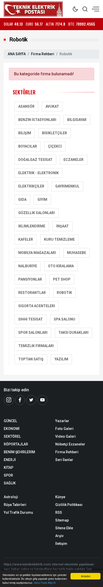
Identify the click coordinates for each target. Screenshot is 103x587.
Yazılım (61, 359)
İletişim (61, 544)
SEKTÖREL (12, 436)
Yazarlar (62, 421)
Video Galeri (65, 436)
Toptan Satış (31, 359)
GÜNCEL (10, 421)
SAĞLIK (10, 483)
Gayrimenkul (67, 186)
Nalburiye (27, 266)
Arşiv (59, 536)
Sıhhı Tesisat (30, 319)
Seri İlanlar (64, 460)
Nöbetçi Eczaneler (70, 444)
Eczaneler (74, 160)
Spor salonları (33, 333)
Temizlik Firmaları (36, 346)
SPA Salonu (64, 319)
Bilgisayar (76, 120)
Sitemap (62, 520)
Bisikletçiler (54, 133)
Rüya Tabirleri (15, 505)
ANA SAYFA (17, 54)
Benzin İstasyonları (37, 120)
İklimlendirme (31, 226)
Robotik (64, 293)
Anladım (85, 576)
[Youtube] (43, 400)
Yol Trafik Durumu (18, 512)
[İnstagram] (9, 400)
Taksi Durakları (73, 333)
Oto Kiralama (61, 266)
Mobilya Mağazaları (37, 253)
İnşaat (62, 226)
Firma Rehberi (42, 54)
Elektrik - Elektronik (38, 173)
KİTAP (8, 468)
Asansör (26, 106)
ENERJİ (10, 460)
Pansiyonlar (30, 279)
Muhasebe (76, 253)
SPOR (8, 475)
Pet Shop (61, 279)
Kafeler (25, 239)
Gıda (22, 200)
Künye (60, 497)
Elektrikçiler (31, 186)
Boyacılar (27, 146)
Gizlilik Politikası (68, 505)
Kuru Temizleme (59, 239)
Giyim (42, 200)
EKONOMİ (12, 429)
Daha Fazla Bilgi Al (45, 582)
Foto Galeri (64, 429)
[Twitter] (31, 400)
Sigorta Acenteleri (36, 306)
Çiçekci (55, 146)
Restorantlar (32, 293)
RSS (58, 512)
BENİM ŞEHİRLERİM (19, 452)
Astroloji (11, 497)
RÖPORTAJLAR (16, 444)
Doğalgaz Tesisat (35, 160)
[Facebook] (20, 400)
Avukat (52, 106)
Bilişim (24, 133)
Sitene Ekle (64, 528)
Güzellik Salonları (36, 213)
